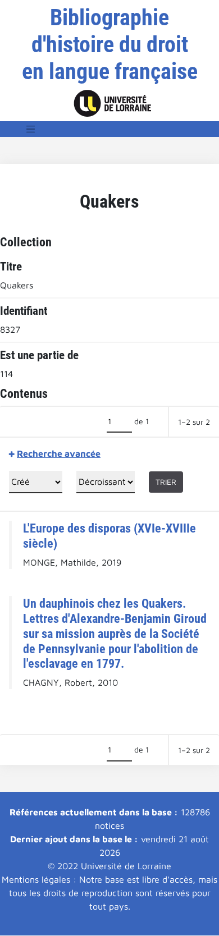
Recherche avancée (59, 453)
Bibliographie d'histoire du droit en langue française (110, 44)
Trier (166, 482)
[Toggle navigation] (31, 129)
